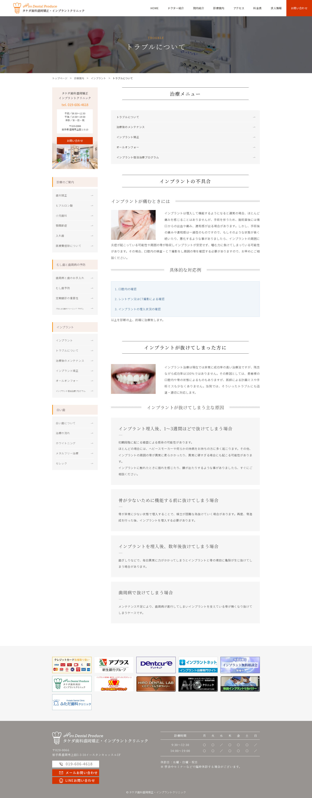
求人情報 (276, 8)
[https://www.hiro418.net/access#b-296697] (156, 684)
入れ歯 (60, 235)
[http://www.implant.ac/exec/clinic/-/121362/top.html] (198, 665)
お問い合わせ (299, 8)
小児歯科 (61, 215)
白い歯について (66, 423)
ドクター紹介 (176, 8)
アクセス (238, 8)
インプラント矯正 (127, 137)
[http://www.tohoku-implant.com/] (240, 684)
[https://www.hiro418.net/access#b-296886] (114, 684)
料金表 (257, 8)
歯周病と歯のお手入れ (70, 278)
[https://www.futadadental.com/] (72, 702)
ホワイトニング (66, 443)
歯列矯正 (61, 195)
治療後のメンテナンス (130, 127)
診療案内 (218, 8)
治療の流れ (63, 433)
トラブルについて (127, 117)
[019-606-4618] (240, 665)
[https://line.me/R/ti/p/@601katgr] (75, 780)
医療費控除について (68, 246)
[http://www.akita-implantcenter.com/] (198, 684)
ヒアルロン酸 (64, 205)
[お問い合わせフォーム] (75, 772)
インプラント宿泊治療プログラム (137, 157)
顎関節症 (61, 225)
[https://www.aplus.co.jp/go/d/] (114, 665)
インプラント (64, 340)
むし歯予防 (63, 288)
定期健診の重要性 (67, 298)
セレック (61, 463)
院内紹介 (198, 8)
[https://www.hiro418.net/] (72, 684)
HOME (154, 8)
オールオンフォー (127, 147)
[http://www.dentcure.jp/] (156, 665)
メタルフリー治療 (67, 453)
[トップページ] (100, 738)
